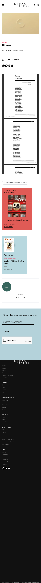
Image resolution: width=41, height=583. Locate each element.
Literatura (4, 378)
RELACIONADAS (9, 305)
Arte (3, 392)
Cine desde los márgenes (17, 220)
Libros (3, 387)
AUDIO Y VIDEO (6, 427)
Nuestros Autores (7, 462)
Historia (4, 417)
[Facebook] (3, 66)
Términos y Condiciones (20, 582)
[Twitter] (6, 66)
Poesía (4, 407)
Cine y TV (4, 385)
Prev (4, 209)
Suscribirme (5, 454)
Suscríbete (8, 227)
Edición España (9, 224)
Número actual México (8, 439)
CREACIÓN (5, 405)
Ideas (3, 419)
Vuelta (4, 42)
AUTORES (28, 305)
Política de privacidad (33, 582)
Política (4, 370)
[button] (4, 5)
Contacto (4, 464)
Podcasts (4, 432)
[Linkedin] (9, 66)
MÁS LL (4, 450)
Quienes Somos (6, 459)
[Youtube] (9, 468)
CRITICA (4, 382)
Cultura (4, 368)
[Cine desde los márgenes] (17, 207)
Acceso (4, 452)
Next (29, 209)
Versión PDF (8, 269)
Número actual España (8, 442)
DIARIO (4, 366)
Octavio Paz (20, 297)
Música (4, 390)
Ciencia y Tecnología (7, 375)
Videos (4, 430)
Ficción (4, 410)
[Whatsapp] (12, 66)
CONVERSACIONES (8, 398)
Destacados (5, 444)
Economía (4, 373)
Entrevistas (5, 400)
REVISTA (4, 437)
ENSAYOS (5, 414)
